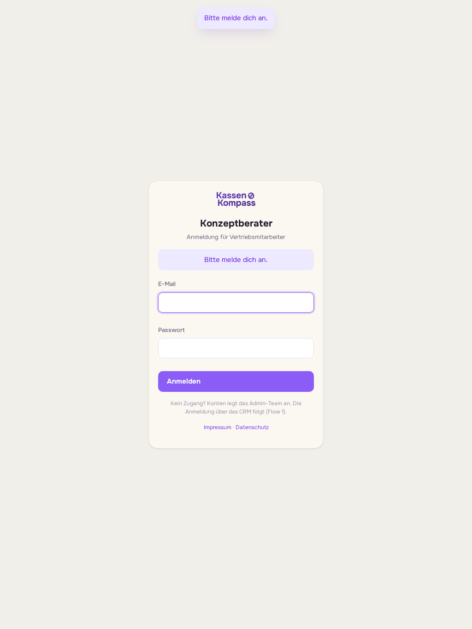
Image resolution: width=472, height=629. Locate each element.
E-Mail (167, 284)
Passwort (171, 330)
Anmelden (184, 381)
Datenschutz (252, 427)
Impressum (217, 427)
